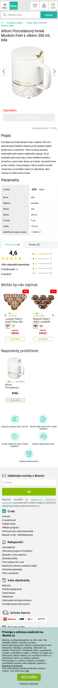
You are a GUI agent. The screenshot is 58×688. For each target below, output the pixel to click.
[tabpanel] (29, 71)
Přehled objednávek (12, 589)
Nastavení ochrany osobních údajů (19, 566)
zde (27, 671)
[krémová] (13, 326)
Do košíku (15, 339)
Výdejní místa (8, 524)
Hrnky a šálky (7, 25)
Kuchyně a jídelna (15, 23)
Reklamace (7, 596)
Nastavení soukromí (12, 665)
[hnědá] (7, 326)
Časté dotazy (8, 593)
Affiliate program (10, 527)
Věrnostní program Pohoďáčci (17, 551)
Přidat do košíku (29, 117)
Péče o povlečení (10, 573)
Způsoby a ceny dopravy (14, 555)
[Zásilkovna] (10, 619)
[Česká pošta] (21, 619)
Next (53, 315)
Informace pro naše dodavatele (17, 531)
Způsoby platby (10, 558)
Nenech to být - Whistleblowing (17, 535)
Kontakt (6, 516)
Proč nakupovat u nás (13, 562)
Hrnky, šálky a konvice (36, 23)
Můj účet (6, 585)
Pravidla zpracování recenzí (15, 604)
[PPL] (41, 619)
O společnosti (9, 520)
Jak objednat (8, 547)
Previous (5, 315)
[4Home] (3, 22)
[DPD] (30, 619)
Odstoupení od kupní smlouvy (17, 600)
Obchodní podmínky (12, 569)
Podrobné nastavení (29, 683)
